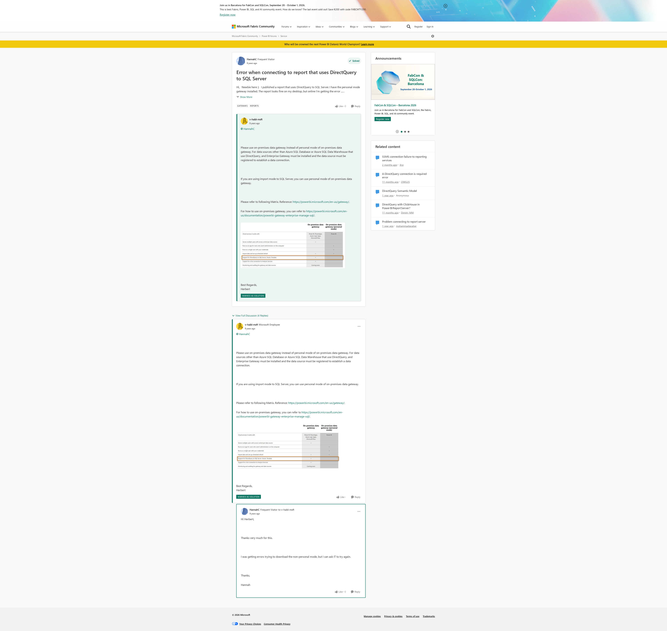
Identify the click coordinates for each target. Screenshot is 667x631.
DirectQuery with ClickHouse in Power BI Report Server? (401, 206)
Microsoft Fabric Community (245, 36)
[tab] (401, 131)
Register (418, 26)
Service (284, 36)
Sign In (430, 26)
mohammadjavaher (406, 226)
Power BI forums (269, 36)
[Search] (409, 27)
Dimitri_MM (407, 212)
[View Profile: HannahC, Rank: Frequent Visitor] (240, 61)
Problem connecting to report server (404, 221)
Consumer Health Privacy (277, 623)
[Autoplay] (397, 131)
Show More (246, 97)
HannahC (252, 59)
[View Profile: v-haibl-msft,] (244, 121)
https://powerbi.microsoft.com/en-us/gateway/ (321, 201)
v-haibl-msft (255, 119)
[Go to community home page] (253, 27)
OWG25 (405, 182)
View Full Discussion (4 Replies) (252, 315)
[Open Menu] (432, 36)
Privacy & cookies (393, 616)
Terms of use (412, 616)
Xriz (402, 164)
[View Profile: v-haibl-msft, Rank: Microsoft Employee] (239, 326)
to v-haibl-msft (286, 509)
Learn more (367, 44)
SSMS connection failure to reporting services (404, 158)
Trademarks (429, 616)
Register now (228, 14)
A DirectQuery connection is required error (404, 175)
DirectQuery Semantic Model (399, 191)
